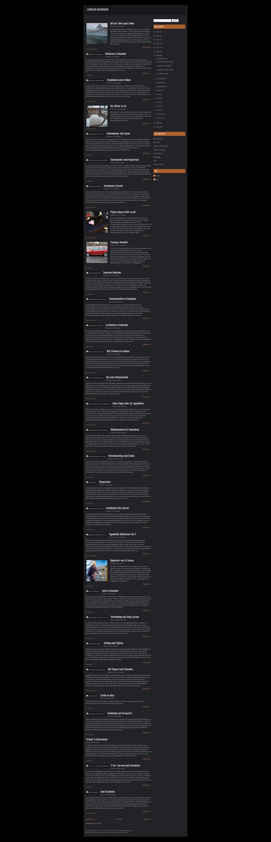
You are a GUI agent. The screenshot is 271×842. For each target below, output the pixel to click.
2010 (158, 51)
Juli (159, 94)
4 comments (89, 346)
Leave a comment (91, 49)
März (159, 110)
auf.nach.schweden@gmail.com (122, 831)
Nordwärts (156, 142)
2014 (158, 36)
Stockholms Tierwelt (113, 186)
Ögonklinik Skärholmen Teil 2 (122, 534)
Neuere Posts (90, 819)
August (160, 90)
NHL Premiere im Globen (118, 351)
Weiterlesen (146, 47)
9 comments (89, 787)
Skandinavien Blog (159, 150)
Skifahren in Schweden (115, 53)
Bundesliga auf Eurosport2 (120, 713)
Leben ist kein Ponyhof (160, 146)
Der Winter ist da (118, 106)
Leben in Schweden (97, 9)
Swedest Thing (158, 164)
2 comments (89, 503)
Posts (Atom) (97, 823)
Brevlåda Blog (158, 139)
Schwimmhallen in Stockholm (122, 298)
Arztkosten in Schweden (117, 325)
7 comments (89, 734)
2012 (158, 44)
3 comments (89, 181)
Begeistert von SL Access (122, 560)
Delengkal (156, 157)
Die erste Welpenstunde (117, 377)
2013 (158, 40)
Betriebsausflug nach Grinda (121, 455)
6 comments (89, 477)
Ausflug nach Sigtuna (113, 643)
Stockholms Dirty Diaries (117, 508)
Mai (159, 102)
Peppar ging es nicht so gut (123, 212)
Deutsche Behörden (112, 272)
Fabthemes (95, 832)
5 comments (89, 75)
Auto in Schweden (110, 590)
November (161, 79)
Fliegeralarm (105, 482)
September (161, 86)
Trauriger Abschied (119, 242)
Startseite (119, 819)
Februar (160, 114)
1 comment (89, 155)
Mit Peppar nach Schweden (120, 669)
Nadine (158, 176)
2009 (158, 55)
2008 (158, 123)
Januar (160, 118)
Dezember (161, 59)
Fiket (154, 161)
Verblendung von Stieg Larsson (125, 617)
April (159, 106)
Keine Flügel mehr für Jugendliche (128, 403)
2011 (158, 47)
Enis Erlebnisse (158, 153)
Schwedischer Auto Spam (118, 133)
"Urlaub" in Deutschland (96, 739)
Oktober (160, 83)
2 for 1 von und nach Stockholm (125, 765)
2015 (158, 32)
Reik (157, 179)
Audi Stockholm (108, 791)
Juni (159, 98)
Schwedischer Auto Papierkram (124, 159)
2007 (158, 127)
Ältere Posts (147, 819)
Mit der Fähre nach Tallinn (122, 23)
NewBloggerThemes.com (120, 832)
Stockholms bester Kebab (119, 80)
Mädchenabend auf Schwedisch (125, 429)
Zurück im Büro (107, 695)
